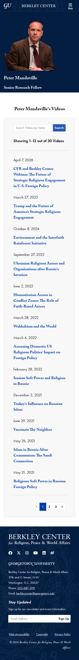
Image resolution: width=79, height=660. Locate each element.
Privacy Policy (63, 634)
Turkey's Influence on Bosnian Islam (37, 407)
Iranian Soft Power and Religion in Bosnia (39, 381)
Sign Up (63, 619)
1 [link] (43, 507)
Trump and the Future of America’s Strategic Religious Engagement (37, 212)
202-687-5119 (26, 588)
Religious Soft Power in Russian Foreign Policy (39, 484)
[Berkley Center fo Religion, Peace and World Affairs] (39, 539)
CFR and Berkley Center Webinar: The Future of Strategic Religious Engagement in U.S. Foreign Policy (39, 178)
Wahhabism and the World (34, 327)
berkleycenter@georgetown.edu (35, 593)
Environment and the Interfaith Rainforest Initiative (38, 241)
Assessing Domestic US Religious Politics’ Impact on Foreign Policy (36, 353)
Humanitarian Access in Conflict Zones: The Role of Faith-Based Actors (35, 301)
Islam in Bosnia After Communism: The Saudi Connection (32, 456)
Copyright (42, 634)
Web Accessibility (19, 634)
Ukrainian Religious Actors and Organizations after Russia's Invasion (39, 270)
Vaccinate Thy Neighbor (32, 430)
